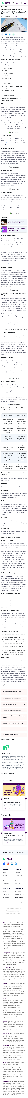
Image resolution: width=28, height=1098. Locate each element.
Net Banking (9, 1023)
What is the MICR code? (9, 704)
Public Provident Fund (14, 1038)
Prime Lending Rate (11, 964)
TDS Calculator (15, 945)
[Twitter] (16, 864)
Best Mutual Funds (15, 973)
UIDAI (9, 1062)
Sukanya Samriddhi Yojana (17, 1047)
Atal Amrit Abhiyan (11, 1012)
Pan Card (19, 1081)
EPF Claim (10, 1052)
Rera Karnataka (9, 995)
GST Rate (19, 1042)
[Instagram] (8, 864)
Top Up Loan (11, 959)
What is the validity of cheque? (11, 735)
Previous (1, 798)
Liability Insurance (7, 1017)
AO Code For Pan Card (13, 1086)
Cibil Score (10, 1021)
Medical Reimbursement (17, 1009)
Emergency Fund (7, 960)
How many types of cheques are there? (13, 723)
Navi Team (6, 754)
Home (2, 9)
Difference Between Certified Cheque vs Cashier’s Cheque (16, 221)
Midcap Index (14, 976)
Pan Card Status (13, 1081)
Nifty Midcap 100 (19, 978)
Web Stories (6, 894)
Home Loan (20, 852)
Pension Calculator (7, 931)
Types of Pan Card (10, 1093)
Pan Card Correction (16, 1083)
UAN (16, 1045)
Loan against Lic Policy (15, 955)
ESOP (14, 1052)
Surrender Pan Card (12, 1091)
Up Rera (16, 995)
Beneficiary (21, 1024)
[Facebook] (4, 864)
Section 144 (7, 1042)
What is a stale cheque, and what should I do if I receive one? (12, 692)
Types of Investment (12, 1057)
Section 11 (17, 1040)
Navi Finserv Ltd (19, 897)
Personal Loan (7, 852)
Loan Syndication (13, 957)
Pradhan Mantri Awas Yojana (16, 985)
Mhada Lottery (6, 990)
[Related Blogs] (14, 789)
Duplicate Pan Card (7, 1085)
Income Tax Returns (12, 1035)
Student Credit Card (13, 1024)
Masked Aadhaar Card (8, 1071)
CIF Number (10, 1028)
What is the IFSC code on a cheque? (13, 699)
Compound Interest (18, 1028)
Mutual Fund (18, 883)
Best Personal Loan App (9, 954)
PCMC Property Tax (15, 990)
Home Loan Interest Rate (16, 983)
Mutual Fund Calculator (18, 929)
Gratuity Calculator (17, 940)
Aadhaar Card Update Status (10, 1073)
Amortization (6, 992)
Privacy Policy (18, 891)
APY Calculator (12, 943)
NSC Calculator (15, 942)
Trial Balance (20, 1026)
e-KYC (14, 1023)
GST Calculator (12, 935)
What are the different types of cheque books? (13, 716)
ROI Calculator (7, 945)
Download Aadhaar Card (9, 1064)
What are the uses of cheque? (11, 729)
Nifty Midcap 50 (10, 978)
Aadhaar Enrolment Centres (10, 1076)
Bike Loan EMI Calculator (15, 936)
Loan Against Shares (17, 960)
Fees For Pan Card (10, 1088)
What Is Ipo (13, 967)
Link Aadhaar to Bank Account (13, 1074)
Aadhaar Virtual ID (16, 1069)
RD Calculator (12, 933)
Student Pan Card (12, 1095)
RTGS (14, 1026)
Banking (10, 9)
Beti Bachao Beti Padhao (15, 1050)
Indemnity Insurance (17, 1016)
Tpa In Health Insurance (9, 1011)
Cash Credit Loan (18, 959)
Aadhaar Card (15, 1062)
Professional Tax (10, 1040)
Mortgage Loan (13, 993)
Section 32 (13, 1042)
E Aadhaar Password (12, 1068)
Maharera (9, 988)
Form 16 (8, 1036)
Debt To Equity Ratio (8, 1029)
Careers (5, 875)
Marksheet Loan (10, 962)
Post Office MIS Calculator (10, 924)
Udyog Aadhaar (18, 1071)
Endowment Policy (11, 1004)
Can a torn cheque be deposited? (12, 710)
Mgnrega (12, 1045)
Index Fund (9, 971)
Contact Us (6, 878)
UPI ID (4, 1028)
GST (17, 1033)
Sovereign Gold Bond (13, 969)
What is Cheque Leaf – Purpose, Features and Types (16, 229)
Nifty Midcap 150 (7, 980)
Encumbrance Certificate (9, 986)
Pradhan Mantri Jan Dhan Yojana (14, 1054)
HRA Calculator (7, 942)
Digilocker (21, 1062)
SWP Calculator (7, 929)
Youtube (5, 900)
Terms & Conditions (19, 894)
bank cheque (6, 143)
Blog (6, 9)
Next (26, 798)
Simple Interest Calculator (9, 938)
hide (14, 7)
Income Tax (12, 1033)
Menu (25, 3)
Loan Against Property (15, 992)
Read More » (7, 808)
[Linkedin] (12, 864)
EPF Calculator (12, 928)
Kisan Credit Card (18, 1029)
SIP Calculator (14, 926)
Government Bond (15, 1059)
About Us (5, 872)
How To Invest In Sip (17, 971)
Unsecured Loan (15, 952)
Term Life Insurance (14, 1000)
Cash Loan (17, 872)
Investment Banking (8, 1026)
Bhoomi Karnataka (16, 988)
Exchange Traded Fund (15, 974)
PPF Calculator (16, 931)
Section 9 (13, 1036)
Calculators (6, 897)
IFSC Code (16, 1021)
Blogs (17, 3)
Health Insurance (19, 881)
